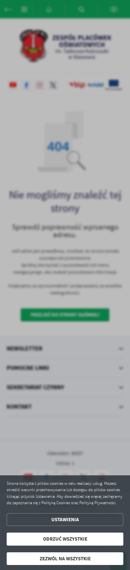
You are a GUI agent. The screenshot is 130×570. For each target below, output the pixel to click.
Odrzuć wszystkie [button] (65, 539)
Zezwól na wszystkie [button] (65, 558)
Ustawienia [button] (65, 519)
